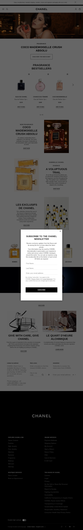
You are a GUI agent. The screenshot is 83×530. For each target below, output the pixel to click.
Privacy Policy (35, 279)
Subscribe (41, 290)
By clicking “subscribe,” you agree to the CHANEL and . (39, 278)
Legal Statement (48, 279)
